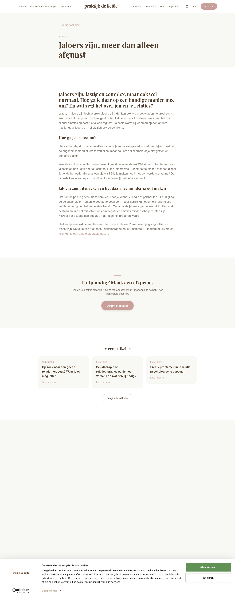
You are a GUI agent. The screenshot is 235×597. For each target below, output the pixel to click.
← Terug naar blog (69, 25)
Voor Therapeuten (169, 6)
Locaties (135, 6)
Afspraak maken (117, 305)
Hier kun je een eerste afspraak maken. (84, 233)
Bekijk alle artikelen (117, 398)
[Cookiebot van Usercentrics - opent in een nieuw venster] (21, 590)
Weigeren (208, 577)
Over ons (149, 6)
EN (194, 6)
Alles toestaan (208, 567)
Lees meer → (49, 382)
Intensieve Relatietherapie (43, 6)
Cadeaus (22, 6)
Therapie (64, 6)
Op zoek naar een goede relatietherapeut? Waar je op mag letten (61, 371)
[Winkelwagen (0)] (187, 6)
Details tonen (49, 590)
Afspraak (208, 6)
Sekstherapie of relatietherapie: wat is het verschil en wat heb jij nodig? (116, 371)
